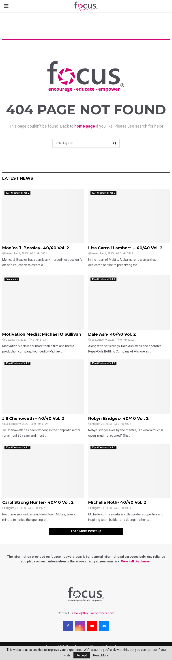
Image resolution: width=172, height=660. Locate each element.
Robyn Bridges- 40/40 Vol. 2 (118, 418)
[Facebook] (68, 626)
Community (12, 279)
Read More (101, 655)
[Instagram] (80, 626)
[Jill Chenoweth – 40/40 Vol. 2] (43, 386)
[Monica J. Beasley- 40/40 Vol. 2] (43, 216)
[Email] (104, 626)
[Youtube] (92, 626)
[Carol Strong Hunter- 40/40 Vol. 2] (43, 471)
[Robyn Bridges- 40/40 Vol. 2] (129, 386)
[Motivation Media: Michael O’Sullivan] (43, 302)
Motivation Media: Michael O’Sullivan (41, 334)
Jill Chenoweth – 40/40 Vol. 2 (33, 418)
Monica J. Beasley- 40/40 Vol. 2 (35, 248)
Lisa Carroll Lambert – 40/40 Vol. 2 (125, 248)
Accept (82, 655)
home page (84, 126)
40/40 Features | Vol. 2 (17, 193)
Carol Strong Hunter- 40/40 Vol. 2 (38, 502)
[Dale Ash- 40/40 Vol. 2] (129, 302)
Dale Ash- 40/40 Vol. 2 (112, 334)
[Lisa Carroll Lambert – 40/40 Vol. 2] (129, 216)
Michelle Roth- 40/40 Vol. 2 (117, 502)
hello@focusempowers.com (94, 613)
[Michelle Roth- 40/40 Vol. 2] (129, 471)
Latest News (17, 178)
